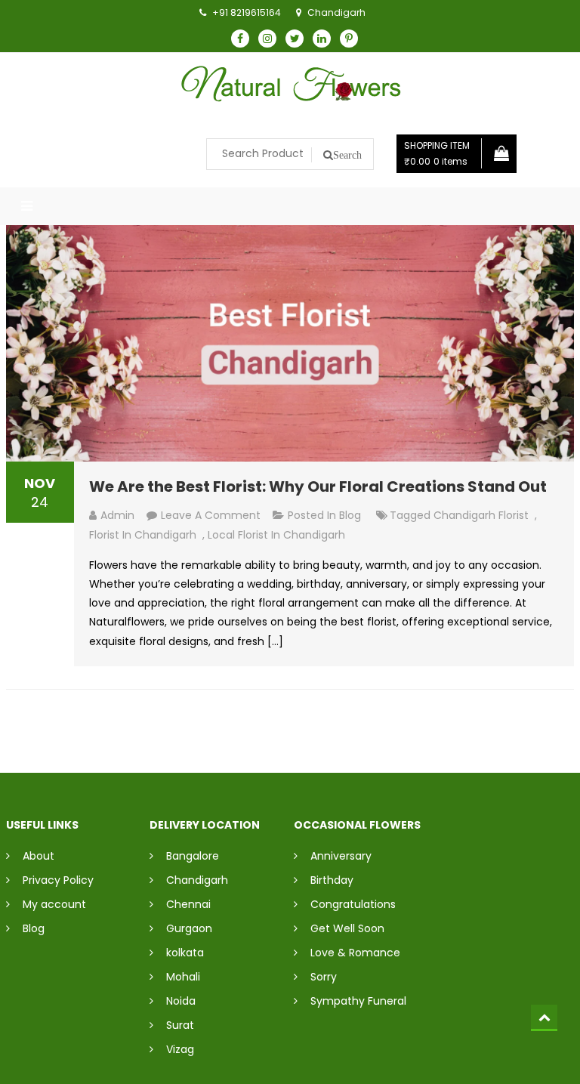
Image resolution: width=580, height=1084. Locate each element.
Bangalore (192, 855)
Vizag (180, 1049)
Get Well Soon (347, 928)
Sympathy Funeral (358, 1000)
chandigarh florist (481, 515)
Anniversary (341, 855)
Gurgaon (189, 928)
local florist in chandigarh (276, 534)
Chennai (188, 904)
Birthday (331, 880)
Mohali (183, 976)
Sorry (323, 976)
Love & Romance (355, 952)
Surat (180, 1025)
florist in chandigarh (142, 534)
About (38, 855)
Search (347, 155)
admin (117, 515)
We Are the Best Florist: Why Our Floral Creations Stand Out (318, 486)
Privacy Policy (58, 880)
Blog (350, 515)
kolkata (185, 952)
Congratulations (353, 904)
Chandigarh (197, 880)
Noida (181, 1000)
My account (54, 904)
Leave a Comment (211, 515)
